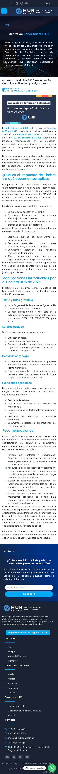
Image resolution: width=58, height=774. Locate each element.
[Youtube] (26, 3)
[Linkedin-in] (12, 3)
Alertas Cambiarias (15, 91)
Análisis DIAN (32, 91)
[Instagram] (21, 3)
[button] (52, 768)
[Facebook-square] (16, 3)
